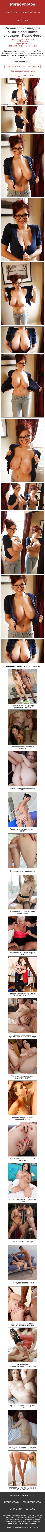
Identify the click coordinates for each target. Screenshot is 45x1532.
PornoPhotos (22, 4)
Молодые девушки (31, 66)
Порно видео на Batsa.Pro (22, 40)
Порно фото (28, 1495)
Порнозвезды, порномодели (22, 71)
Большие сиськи (13, 66)
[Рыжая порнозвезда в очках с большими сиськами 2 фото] (22, 119)
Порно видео (12, 12)
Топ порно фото (31, 12)
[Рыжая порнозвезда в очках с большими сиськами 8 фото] (22, 450)
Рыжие (33, 76)
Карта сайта (16, 1509)
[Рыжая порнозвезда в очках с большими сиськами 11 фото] (22, 606)
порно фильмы (22, 44)
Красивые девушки (17, 76)
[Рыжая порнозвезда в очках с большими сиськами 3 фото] (22, 165)
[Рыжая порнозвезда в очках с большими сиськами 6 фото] (22, 340)
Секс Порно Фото (32, 1502)
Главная (14, 1495)
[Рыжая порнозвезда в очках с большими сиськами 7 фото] (22, 385)
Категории (22, 21)
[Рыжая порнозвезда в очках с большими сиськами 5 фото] (22, 293)
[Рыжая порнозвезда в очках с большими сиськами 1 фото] (22, 91)
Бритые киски (22, 42)
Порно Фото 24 (11, 1502)
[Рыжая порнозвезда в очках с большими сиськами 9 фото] (22, 496)
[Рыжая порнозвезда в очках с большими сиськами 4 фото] (22, 229)
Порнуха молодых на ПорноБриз (22, 46)
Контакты (31, 1509)
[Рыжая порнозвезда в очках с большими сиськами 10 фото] (22, 542)
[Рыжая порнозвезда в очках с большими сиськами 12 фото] (22, 651)
